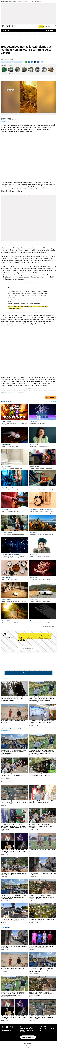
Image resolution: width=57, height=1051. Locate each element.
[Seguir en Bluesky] (40, 1028)
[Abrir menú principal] (55, 26)
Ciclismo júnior (38, 1)
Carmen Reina (4, 701)
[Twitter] (35, 62)
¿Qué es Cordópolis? (28, 1043)
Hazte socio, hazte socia (27, 648)
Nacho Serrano (32, 853)
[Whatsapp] (26, 62)
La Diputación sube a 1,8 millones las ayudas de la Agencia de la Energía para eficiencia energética (42, 722)
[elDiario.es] (9, 1030)
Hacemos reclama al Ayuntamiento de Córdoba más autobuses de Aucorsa (40, 774)
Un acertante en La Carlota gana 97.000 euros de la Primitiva (42, 874)
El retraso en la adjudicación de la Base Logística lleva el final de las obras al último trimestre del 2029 (13, 802)
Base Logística (11, 1)
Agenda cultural (28, 1)
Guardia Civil (20, 392)
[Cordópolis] (9, 1027)
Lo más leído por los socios (8, 678)
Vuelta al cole (24, 1)
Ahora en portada (5, 782)
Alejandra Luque (4, 830)
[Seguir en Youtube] (49, 1028)
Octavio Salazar (4, 724)
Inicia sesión (48, 26)
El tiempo (15, 1)
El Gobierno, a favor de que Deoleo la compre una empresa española (42, 920)
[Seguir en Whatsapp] (53, 1028)
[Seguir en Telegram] (45, 1028)
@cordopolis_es (5, 121)
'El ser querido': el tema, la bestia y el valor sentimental (13, 721)
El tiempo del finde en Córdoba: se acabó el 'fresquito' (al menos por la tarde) (41, 801)
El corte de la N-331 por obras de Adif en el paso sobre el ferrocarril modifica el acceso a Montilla (13, 920)
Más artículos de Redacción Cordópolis (11, 728)
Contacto (28, 1047)
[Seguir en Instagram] (47, 1028)
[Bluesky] (32, 62)
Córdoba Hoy (6, 30)
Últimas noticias (5, 927)
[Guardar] (41, 62)
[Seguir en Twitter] (42, 1028)
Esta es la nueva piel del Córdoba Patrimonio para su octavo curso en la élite (42, 947)
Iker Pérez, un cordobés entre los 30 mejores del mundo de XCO (13, 874)
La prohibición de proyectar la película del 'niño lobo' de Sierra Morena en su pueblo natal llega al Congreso (13, 698)
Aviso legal (28, 1045)
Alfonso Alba (3, 805)
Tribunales (19, 1)
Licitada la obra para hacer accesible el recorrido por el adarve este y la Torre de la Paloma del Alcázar (41, 897)
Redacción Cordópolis (6, 118)
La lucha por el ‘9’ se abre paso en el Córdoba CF (42, 850)
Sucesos (9, 392)
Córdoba (15, 392)
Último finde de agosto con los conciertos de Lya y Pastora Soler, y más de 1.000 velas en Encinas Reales (14, 851)
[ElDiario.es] (50, 30)
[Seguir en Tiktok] (51, 1028)
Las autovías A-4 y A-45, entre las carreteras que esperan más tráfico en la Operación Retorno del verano (13, 751)
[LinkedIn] (38, 62)
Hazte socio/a (41, 26)
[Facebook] (29, 62)
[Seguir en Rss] (40, 1030)
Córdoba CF (34, 1)
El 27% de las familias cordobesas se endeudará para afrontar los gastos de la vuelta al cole (12, 775)
